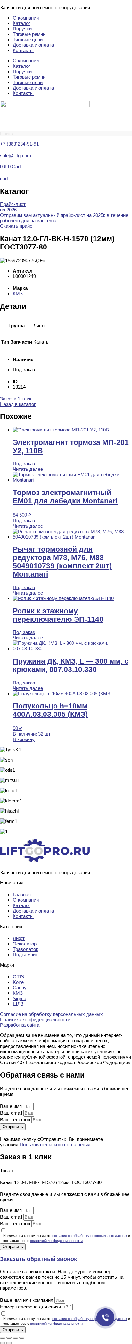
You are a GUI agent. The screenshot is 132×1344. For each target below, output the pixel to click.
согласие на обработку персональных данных (89, 1235)
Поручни (22, 28)
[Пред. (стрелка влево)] (2, 1343)
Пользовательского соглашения (55, 1144)
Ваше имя (11, 1106)
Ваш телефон (15, 1119)
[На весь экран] (9, 1338)
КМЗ (18, 293)
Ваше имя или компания (27, 1300)
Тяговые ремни (29, 34)
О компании (26, 17)
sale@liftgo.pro (15, 155)
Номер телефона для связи (31, 1306)
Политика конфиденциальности (35, 1019)
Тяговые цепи (28, 39)
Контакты (23, 50)
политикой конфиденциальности (56, 1241)
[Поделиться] (15, 1338)
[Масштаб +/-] (2, 1338)
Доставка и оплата (33, 45)
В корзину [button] (24, 739)
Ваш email (11, 1113)
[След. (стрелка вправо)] (9, 1343)
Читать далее (28, 469)
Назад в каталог (18, 404)
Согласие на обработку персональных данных (51, 1014)
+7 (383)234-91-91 (19, 143)
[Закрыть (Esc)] (21, 1338)
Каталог (21, 23)
